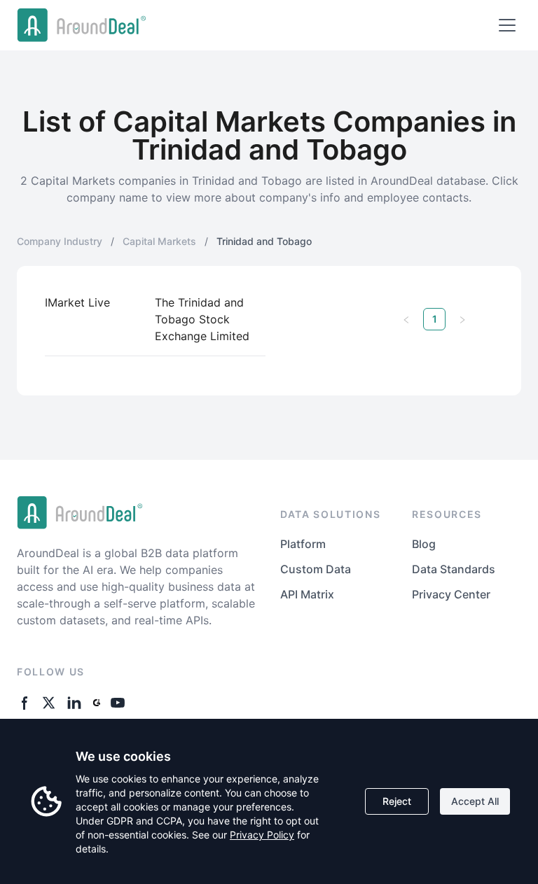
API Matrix (307, 594)
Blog (424, 544)
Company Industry (59, 241)
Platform (303, 544)
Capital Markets (159, 241)
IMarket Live (77, 302)
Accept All (475, 801)
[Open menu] (507, 25)
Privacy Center (451, 594)
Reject (396, 801)
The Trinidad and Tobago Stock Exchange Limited (202, 319)
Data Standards (453, 569)
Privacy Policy (262, 835)
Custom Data (315, 569)
